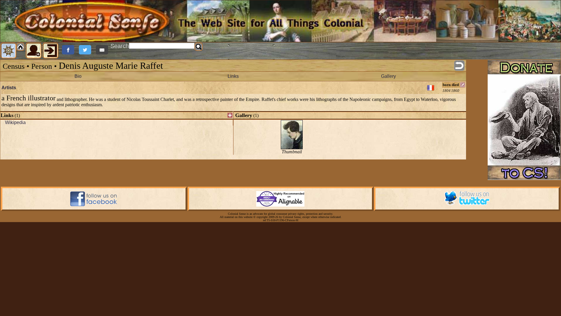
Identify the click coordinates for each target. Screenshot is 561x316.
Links (233, 76)
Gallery (388, 76)
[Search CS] (199, 47)
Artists (8, 87)
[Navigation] (8, 51)
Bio (78, 76)
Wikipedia (15, 122)
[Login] (50, 51)
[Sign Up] (33, 51)
